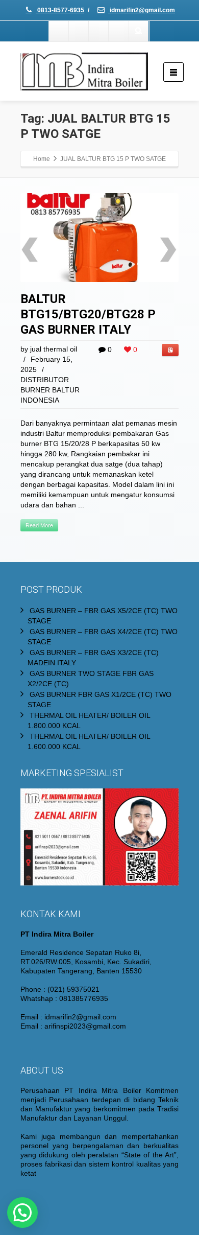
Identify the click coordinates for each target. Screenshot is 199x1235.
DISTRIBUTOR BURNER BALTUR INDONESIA (50, 390)
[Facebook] (59, 31)
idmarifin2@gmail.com (141, 10)
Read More (39, 525)
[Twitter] (79, 31)
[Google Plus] (99, 31)
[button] (22, 1212)
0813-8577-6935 (60, 10)
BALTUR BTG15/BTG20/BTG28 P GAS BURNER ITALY (88, 314)
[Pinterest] (119, 31)
